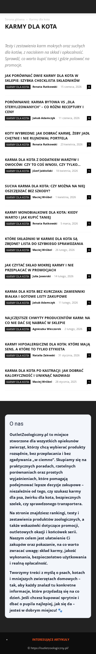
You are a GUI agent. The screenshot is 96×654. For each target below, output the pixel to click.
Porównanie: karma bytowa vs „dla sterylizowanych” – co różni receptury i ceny (44, 107)
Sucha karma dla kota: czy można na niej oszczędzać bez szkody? (45, 188)
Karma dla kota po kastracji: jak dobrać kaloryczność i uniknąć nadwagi (44, 373)
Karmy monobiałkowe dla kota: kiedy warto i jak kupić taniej (41, 215)
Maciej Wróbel (42, 197)
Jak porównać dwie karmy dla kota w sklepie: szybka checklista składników (42, 78)
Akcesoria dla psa (55, 36)
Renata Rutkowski (44, 86)
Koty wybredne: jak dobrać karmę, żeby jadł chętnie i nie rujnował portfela (47, 135)
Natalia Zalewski (43, 355)
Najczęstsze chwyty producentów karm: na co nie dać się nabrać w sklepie (47, 320)
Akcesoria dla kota (21, 36)
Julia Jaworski (41, 276)
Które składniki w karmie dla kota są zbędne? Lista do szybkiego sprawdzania (44, 241)
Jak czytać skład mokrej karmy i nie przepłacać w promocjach (39, 267)
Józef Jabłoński (42, 170)
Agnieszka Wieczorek (46, 329)
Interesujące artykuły (50, 639)
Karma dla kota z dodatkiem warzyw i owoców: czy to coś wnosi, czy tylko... (42, 162)
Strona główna (15, 19)
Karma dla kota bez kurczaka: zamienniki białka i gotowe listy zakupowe (45, 294)
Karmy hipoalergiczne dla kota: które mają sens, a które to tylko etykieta (47, 346)
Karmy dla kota (17, 87)
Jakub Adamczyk (43, 118)
